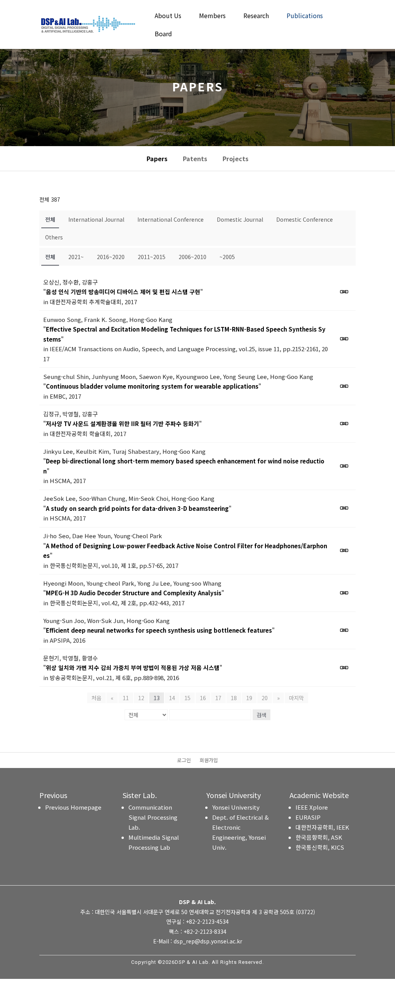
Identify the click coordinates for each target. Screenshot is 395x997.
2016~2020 (111, 257)
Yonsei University (236, 807)
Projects (235, 158)
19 (249, 698)
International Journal (96, 219)
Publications (305, 16)
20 (265, 698)
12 (141, 698)
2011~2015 (151, 257)
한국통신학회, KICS (319, 847)
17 (218, 698)
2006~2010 (192, 257)
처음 (96, 698)
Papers (157, 158)
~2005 (227, 257)
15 (187, 698)
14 (172, 698)
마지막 (296, 698)
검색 (262, 715)
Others (54, 237)
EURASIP (308, 817)
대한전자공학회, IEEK (322, 827)
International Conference (170, 219)
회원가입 (208, 761)
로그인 (184, 761)
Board (163, 34)
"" (123, 292)
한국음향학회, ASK (318, 837)
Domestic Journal (240, 219)
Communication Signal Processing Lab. (152, 817)
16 (203, 698)
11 (126, 698)
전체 (50, 219)
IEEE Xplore (311, 807)
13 (157, 698)
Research (256, 16)
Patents (195, 158)
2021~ (76, 257)
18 (234, 698)
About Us (168, 16)
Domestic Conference (304, 219)
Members (212, 16)
